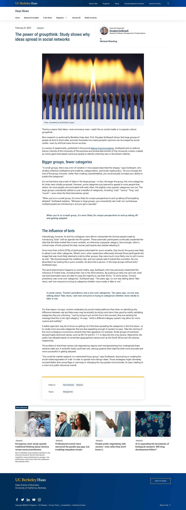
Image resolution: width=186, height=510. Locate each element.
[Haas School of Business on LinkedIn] (28, 499)
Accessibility (66, 505)
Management (68, 392)
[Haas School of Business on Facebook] (17, 499)
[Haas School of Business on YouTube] (34, 499)
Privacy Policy (54, 505)
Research (40, 28)
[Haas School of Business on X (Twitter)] (22, 499)
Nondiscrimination (79, 505)
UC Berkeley (42, 505)
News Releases (68, 385)
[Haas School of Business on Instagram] (39, 499)
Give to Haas (160, 481)
